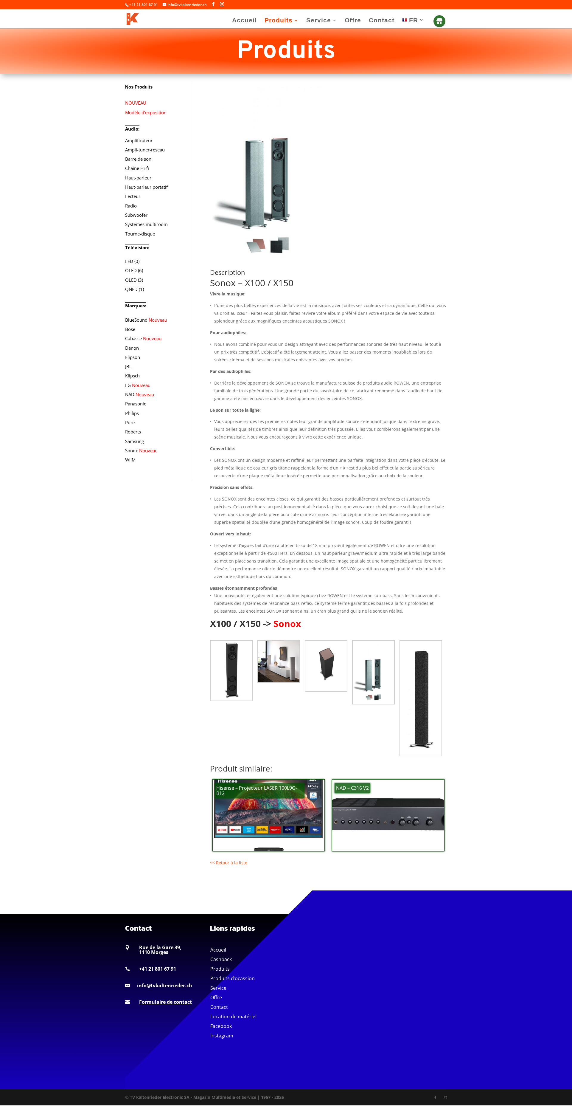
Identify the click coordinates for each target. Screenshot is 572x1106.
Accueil (244, 21)
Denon (132, 348)
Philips (132, 413)
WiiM (130, 460)
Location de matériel (233, 1016)
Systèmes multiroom (146, 224)
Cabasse (143, 338)
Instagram (221, 1035)
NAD (139, 394)
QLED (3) (134, 280)
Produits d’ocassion (232, 978)
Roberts (133, 432)
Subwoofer (136, 215)
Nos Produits (139, 86)
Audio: (132, 129)
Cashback (221, 959)
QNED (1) (134, 289)
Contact (381, 21)
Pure (130, 422)
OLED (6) (134, 270)
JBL (128, 366)
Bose (130, 329)
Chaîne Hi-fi (137, 168)
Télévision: (137, 247)
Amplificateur (139, 140)
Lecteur (132, 196)
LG (137, 385)
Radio (131, 206)
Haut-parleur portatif (146, 187)
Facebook (221, 1026)
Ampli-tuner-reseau (145, 150)
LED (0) (132, 261)
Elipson (132, 357)
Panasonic (135, 404)
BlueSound (146, 320)
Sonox (141, 450)
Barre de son (138, 159)
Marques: (135, 306)
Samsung (134, 441)
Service (318, 21)
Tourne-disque (140, 234)
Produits (279, 21)
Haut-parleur (138, 178)
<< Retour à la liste (228, 862)
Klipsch (132, 376)
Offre (353, 21)
